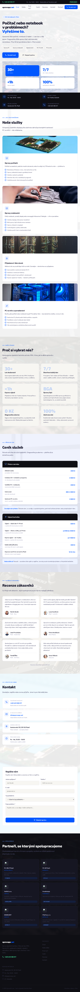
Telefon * (43, 779)
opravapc (8, 7)
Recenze (45, 7)
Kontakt (52, 7)
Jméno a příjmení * (11, 779)
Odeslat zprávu (41, 820)
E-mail (7, 787)
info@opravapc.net (16, 715)
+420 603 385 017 (9, 2)
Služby (24, 7)
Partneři (60, 7)
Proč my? (45, 951)
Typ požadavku (10, 795)
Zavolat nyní (72, 7)
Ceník (38, 7)
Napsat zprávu (30, 55)
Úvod (17, 7)
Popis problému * (10, 804)
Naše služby (45, 948)
